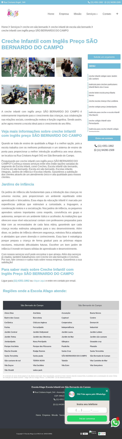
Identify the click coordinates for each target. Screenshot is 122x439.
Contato (107, 14)
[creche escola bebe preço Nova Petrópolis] (41, 94)
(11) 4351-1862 (96, 2)
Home (51, 14)
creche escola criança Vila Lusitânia (103, 101)
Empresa (64, 14)
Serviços (91, 14)
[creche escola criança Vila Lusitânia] (69, 67)
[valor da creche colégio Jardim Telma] (14, 67)
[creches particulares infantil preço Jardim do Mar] (14, 94)
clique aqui (39, 280)
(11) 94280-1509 (113, 2)
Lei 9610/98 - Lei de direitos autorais (58, 377)
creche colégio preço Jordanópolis (103, 107)
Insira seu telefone (87, 404)
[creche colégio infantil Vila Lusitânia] (41, 67)
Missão (77, 14)
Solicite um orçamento (104, 57)
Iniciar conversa (87, 418)
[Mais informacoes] (117, 14)
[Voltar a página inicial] (12, 14)
